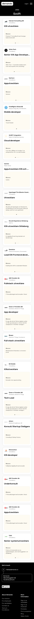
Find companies (26, 611)
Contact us (5, 606)
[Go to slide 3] (16, 71)
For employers (6, 601)
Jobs (17, 10)
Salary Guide (25, 616)
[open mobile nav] (31, 3)
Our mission (6, 598)
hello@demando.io (12, 569)
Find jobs (24, 609)
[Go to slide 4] (17, 71)
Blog (22, 614)
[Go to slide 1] (15, 157)
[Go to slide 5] (18, 71)
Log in (26, 4)
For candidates (7, 603)
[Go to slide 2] (15, 71)
